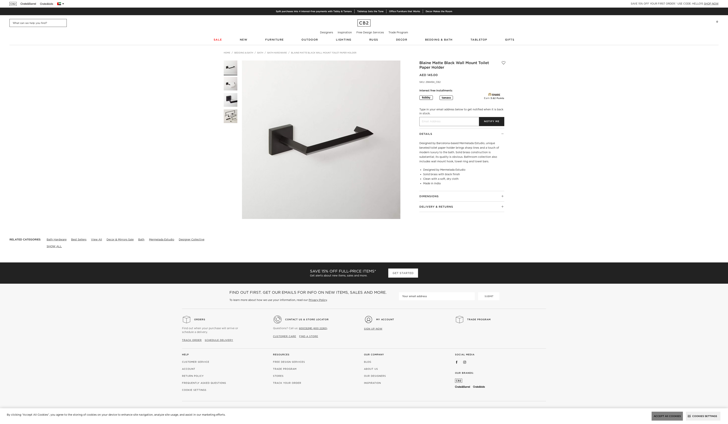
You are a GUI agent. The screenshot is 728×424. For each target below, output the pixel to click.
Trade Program (398, 32)
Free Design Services (370, 32)
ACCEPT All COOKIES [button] (667, 416)
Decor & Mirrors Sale (120, 239)
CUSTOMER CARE (284, 336)
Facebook (456, 362)
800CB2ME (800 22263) (313, 328)
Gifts (510, 39)
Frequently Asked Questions (204, 383)
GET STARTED (403, 273)
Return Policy (193, 376)
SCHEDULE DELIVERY (219, 340)
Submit (489, 296)
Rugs (373, 39)
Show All (54, 246)
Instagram (464, 362)
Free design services (289, 361)
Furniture (274, 39)
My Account (385, 319)
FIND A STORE (308, 336)
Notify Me (491, 121)
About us (371, 368)
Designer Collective (191, 239)
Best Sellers (78, 239)
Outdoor (309, 39)
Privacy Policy (318, 300)
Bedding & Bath (439, 39)
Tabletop (479, 39)
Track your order (287, 383)
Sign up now (373, 328)
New (244, 39)
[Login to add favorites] (503, 65)
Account (188, 368)
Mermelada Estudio (161, 239)
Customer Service (195, 361)
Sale (218, 39)
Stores (278, 376)
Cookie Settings (194, 390)
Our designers (375, 376)
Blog (367, 361)
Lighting (343, 39)
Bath (141, 239)
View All (96, 239)
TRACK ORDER (192, 340)
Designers (326, 32)
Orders (199, 319)
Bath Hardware (57, 239)
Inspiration (345, 32)
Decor (401, 39)
